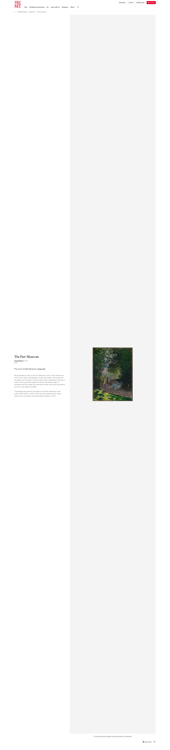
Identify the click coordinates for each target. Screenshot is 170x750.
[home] (15, 12)
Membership (140, 2)
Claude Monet (18, 361)
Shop (72, 7)
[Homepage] (17, 4)
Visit (25, 7)
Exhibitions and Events (36, 7)
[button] (154, 741)
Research (65, 7)
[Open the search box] (78, 7)
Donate (131, 2)
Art (47, 7)
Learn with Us (55, 7)
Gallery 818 (41, 369)
